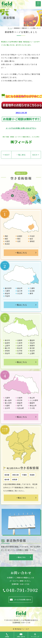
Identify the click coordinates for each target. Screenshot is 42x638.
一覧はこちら (21, 252)
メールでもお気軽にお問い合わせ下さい (21, 128)
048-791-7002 (22, 590)
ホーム (10, 28)
